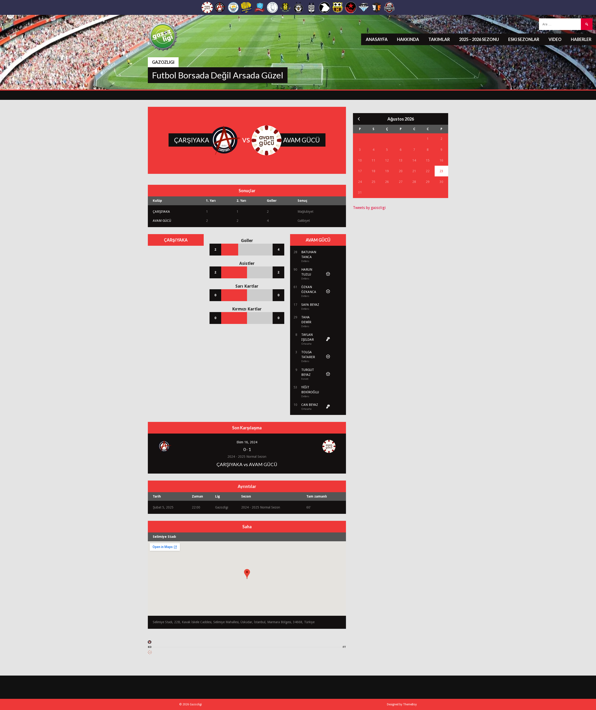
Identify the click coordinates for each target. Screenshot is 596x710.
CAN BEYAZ (309, 405)
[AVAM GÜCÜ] (150, 653)
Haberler (581, 39)
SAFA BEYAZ (310, 304)
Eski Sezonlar (523, 39)
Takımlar (439, 39)
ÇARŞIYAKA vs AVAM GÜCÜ (247, 464)
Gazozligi (163, 62)
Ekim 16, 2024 (247, 442)
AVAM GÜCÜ (162, 220)
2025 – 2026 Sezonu (479, 39)
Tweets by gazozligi (369, 207)
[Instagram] (10, 15)
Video (555, 39)
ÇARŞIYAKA (161, 211)
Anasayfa (377, 39)
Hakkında (408, 39)
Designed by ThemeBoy (402, 704)
